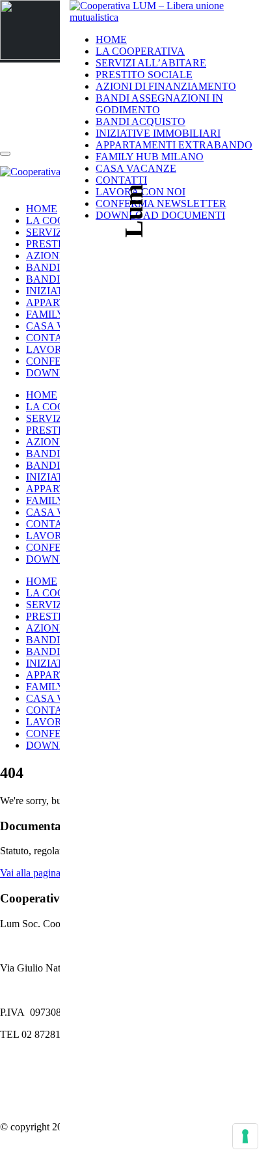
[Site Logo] (164, 17)
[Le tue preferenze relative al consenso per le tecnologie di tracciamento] (245, 1136)
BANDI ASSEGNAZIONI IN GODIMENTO (159, 103)
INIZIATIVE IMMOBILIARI (158, 133)
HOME (111, 39)
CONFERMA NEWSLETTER (161, 203)
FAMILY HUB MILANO (150, 156)
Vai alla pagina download (52, 872)
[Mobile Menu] (8, 185)
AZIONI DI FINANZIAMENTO (166, 86)
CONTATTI (51, 337)
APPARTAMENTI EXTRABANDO (174, 144)
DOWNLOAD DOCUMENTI (160, 215)
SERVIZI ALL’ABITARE (151, 62)
